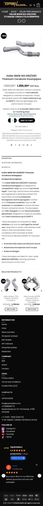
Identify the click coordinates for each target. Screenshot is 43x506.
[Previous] (1, 295)
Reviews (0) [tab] (6, 167)
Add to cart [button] (11, 309)
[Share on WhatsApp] (11, 145)
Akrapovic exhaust (10, 336)
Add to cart (27, 120)
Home (5, 11)
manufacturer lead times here (21, 116)
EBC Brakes (6, 340)
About (4, 364)
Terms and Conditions (11, 382)
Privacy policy (8, 378)
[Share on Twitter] (19, 145)
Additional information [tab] (12, 162)
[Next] (41, 295)
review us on (17, 458)
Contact (5, 368)
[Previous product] (23, 21)
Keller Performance (30, 11)
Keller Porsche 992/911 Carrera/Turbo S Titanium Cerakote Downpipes (32, 299)
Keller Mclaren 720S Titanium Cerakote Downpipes (11, 298)
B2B (3, 361)
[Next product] (19, 21)
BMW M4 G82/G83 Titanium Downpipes (16, 136)
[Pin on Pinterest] (27, 145)
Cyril (14, 466)
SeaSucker (6, 351)
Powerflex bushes (9, 347)
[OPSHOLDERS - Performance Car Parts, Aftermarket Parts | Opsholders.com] (15, 3)
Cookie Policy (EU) (9, 386)
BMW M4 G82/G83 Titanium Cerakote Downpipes (23, 133)
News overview (8, 332)
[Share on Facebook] (15, 145)
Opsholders (16, 447)
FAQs (4, 328)
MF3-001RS (32, 140)
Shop (14, 11)
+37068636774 (8, 406)
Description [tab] (6, 158)
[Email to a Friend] (23, 145)
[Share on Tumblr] (31, 145)
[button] (30, 5)
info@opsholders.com (11, 403)
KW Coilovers (7, 343)
